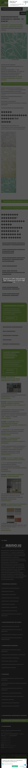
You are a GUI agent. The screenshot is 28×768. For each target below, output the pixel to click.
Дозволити (14, 766)
